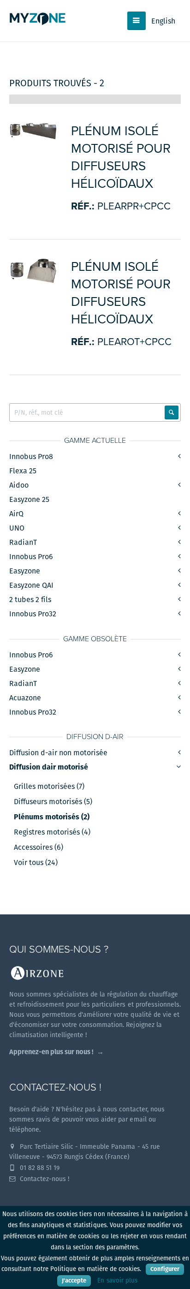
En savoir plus (117, 1280)
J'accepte (74, 1280)
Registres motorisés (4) (52, 832)
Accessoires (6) (38, 847)
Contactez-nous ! (43, 1178)
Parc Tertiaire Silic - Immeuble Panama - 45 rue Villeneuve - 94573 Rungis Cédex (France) (84, 1151)
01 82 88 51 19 (38, 1167)
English (163, 21)
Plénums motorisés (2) (51, 817)
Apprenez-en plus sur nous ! (51, 1051)
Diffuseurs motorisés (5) (53, 802)
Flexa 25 (22, 470)
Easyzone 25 (29, 499)
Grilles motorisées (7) (49, 787)
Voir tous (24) (36, 863)
